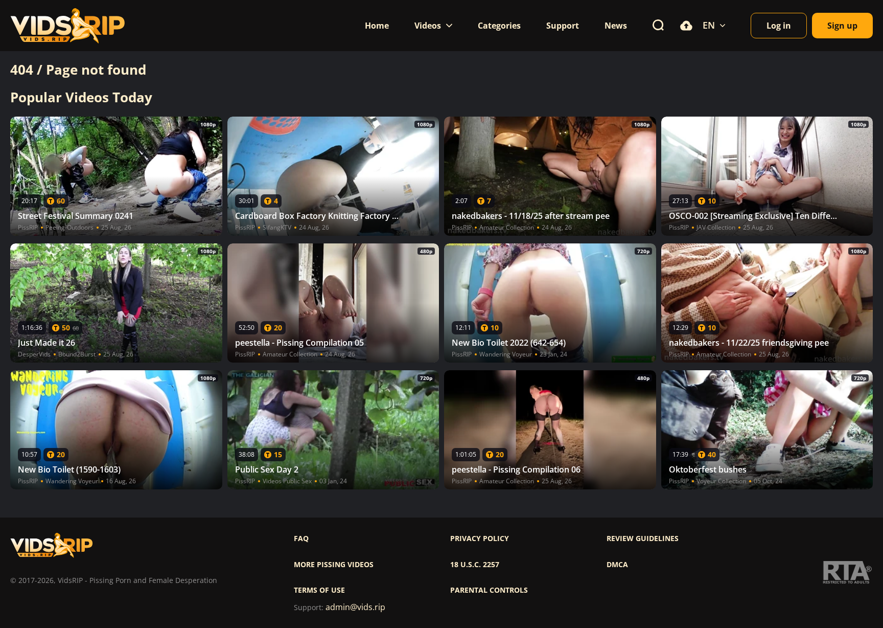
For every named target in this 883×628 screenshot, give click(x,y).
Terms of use (319, 590)
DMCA (617, 564)
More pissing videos (334, 564)
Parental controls (489, 590)
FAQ (301, 538)
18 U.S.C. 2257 (474, 564)
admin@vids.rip (355, 607)
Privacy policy (479, 538)
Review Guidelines (643, 538)
